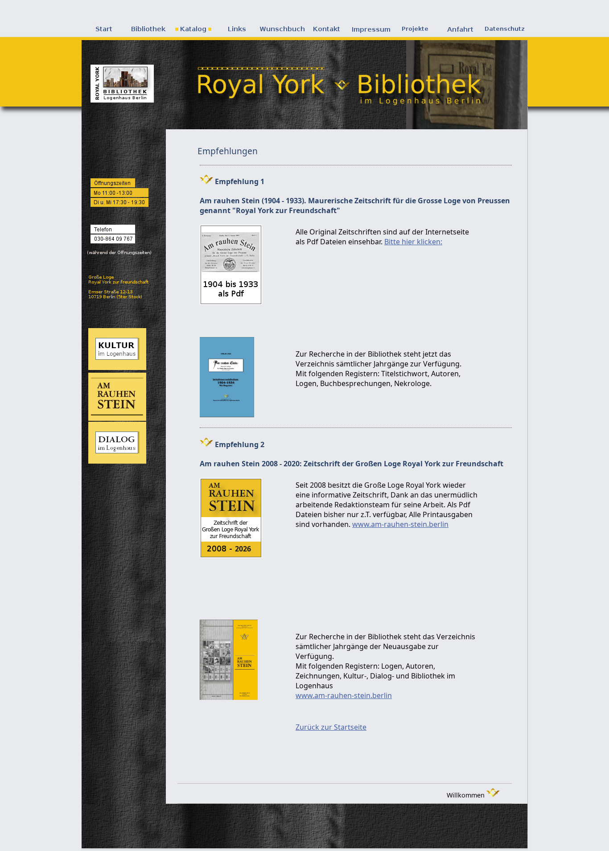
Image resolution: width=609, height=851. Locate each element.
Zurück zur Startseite (331, 727)
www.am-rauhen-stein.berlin (400, 524)
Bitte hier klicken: (413, 242)
